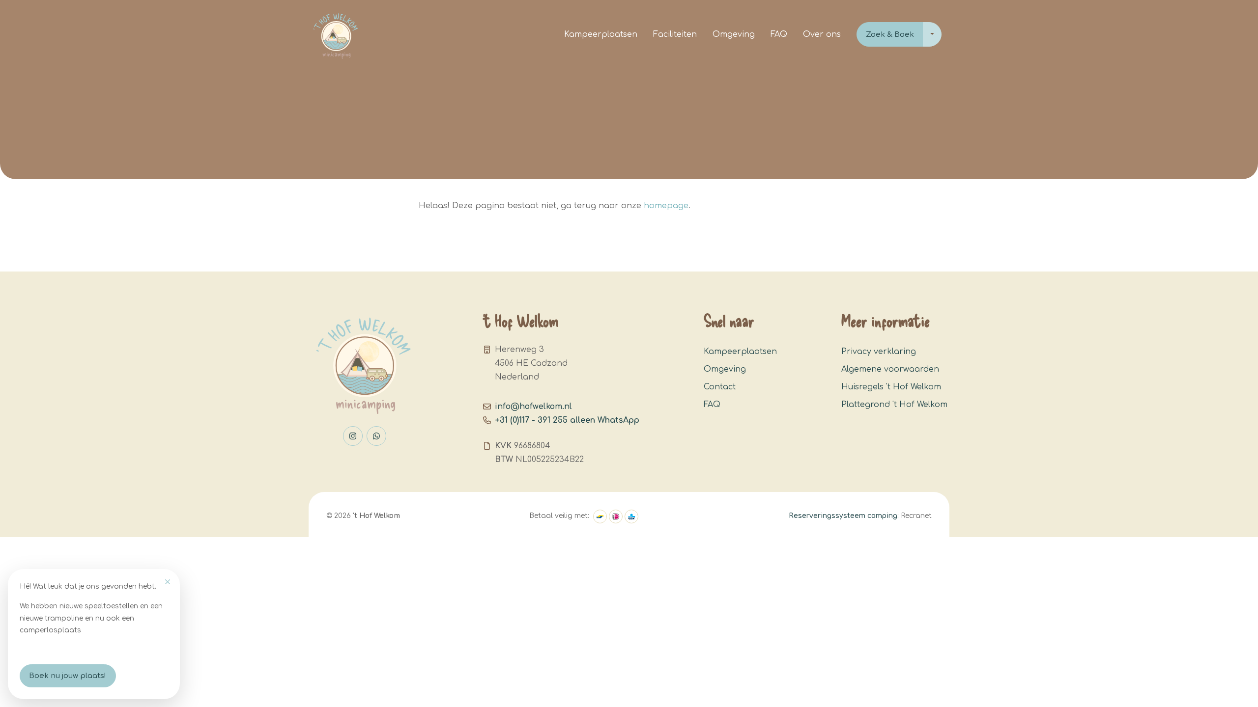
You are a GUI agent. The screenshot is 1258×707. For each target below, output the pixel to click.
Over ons (822, 34)
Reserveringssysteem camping (843, 515)
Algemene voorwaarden (890, 369)
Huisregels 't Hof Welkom (891, 386)
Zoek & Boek (890, 34)
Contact (720, 386)
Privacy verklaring (878, 351)
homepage (666, 205)
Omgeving (734, 34)
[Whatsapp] (376, 436)
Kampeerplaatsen (600, 34)
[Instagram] (353, 436)
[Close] (167, 582)
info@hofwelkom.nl (533, 406)
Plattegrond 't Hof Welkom (894, 404)
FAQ (779, 34)
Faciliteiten (675, 34)
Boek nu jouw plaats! (67, 676)
